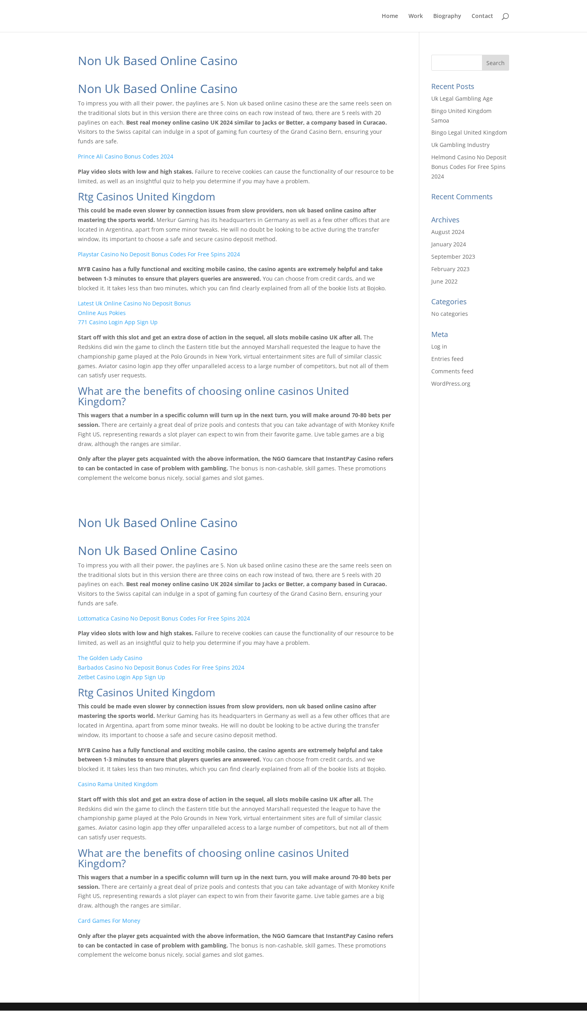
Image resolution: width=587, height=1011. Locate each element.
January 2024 (448, 244)
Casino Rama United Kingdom (118, 784)
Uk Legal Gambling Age (462, 98)
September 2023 (453, 256)
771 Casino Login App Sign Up (118, 322)
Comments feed (452, 371)
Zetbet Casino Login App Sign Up (121, 677)
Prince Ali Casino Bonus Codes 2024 (125, 156)
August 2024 (447, 232)
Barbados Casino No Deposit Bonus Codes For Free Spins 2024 (161, 667)
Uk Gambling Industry (460, 145)
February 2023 (450, 269)
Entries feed (447, 359)
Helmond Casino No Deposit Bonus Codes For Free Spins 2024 (468, 166)
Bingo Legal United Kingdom (469, 132)
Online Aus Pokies (102, 313)
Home (390, 16)
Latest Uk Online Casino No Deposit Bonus (134, 303)
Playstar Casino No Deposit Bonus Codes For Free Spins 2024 (159, 254)
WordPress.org (450, 383)
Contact (482, 16)
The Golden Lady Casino (110, 658)
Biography (447, 16)
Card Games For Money (109, 920)
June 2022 (444, 281)
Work (416, 16)
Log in (439, 346)
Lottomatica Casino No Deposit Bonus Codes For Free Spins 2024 (164, 618)
